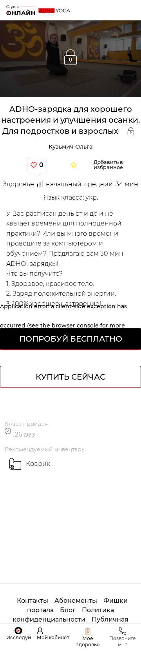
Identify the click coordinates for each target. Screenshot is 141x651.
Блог (68, 610)
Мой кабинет (53, 637)
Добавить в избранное (108, 165)
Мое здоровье (88, 641)
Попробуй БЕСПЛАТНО (70, 339)
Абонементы (75, 600)
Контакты (32, 600)
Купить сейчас (70, 377)
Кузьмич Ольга (70, 146)
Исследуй (18, 637)
